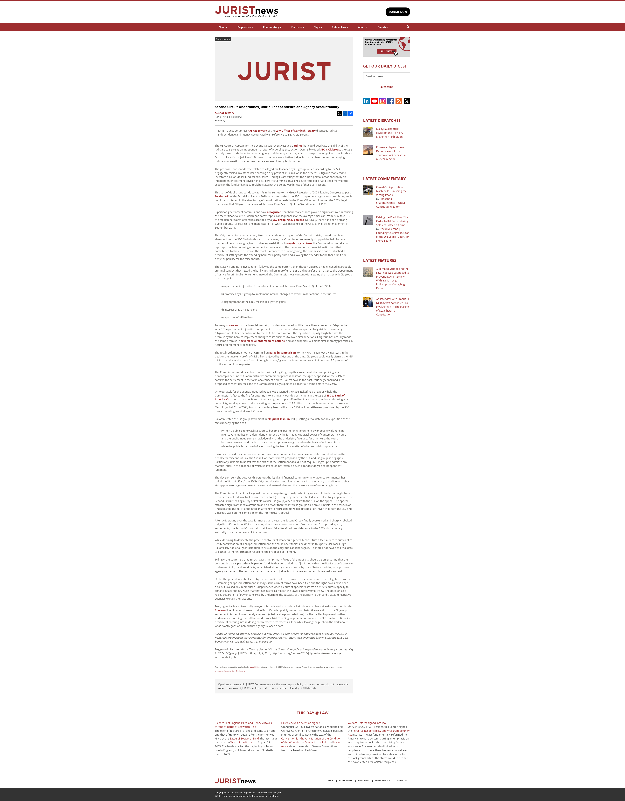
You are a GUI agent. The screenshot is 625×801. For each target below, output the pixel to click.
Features (297, 27)
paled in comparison (282, 352)
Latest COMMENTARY (384, 178)
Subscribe (387, 87)
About (363, 27)
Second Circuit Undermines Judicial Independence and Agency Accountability (277, 107)
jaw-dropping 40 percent (288, 220)
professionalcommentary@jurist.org (230, 671)
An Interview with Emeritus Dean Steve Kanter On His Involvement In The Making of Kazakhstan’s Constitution (392, 306)
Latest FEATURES (379, 260)
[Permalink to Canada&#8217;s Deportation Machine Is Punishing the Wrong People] (368, 190)
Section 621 (222, 196)
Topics (318, 27)
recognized (274, 212)
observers (232, 325)
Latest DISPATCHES (382, 120)
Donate (383, 27)
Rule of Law (340, 27)
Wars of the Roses (241, 742)
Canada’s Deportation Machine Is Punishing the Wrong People (391, 191)
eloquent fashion (279, 419)
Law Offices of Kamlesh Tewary (295, 130)
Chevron (220, 610)
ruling (298, 145)
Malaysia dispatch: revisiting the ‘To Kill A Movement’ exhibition (389, 132)
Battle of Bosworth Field (244, 738)
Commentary (272, 27)
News (223, 27)
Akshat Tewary (257, 130)
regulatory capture (299, 243)
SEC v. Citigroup (330, 149)
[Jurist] (246, 12)
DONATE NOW (398, 12)
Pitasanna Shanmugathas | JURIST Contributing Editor (390, 202)
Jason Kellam (255, 667)
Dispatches (245, 27)
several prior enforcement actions (263, 341)
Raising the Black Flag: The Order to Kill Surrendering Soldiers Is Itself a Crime (392, 221)
